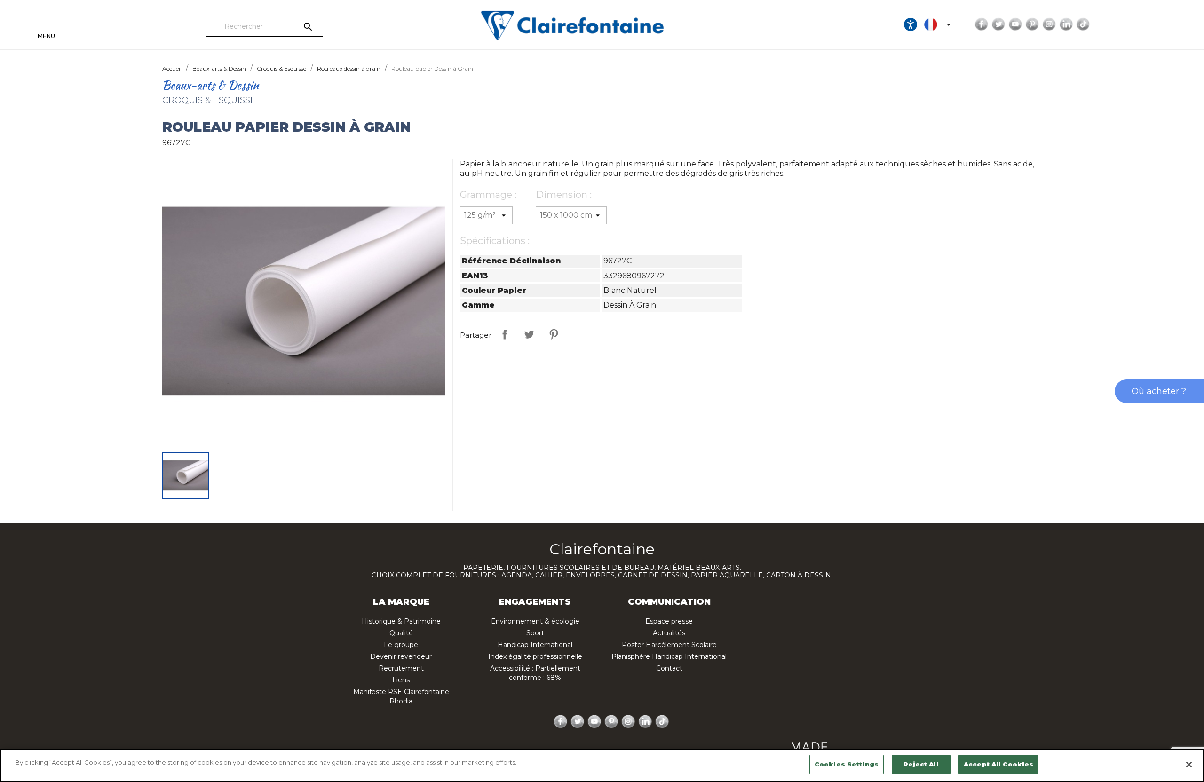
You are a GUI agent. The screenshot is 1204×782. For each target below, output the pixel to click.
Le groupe (401, 644)
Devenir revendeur (401, 656)
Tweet (529, 334)
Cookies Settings (847, 764)
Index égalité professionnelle (535, 656)
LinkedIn (1066, 24)
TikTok (1083, 24)
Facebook (981, 24)
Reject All (920, 764)
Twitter (998, 24)
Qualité (401, 633)
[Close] (1189, 764)
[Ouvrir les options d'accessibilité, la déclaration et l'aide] (910, 24)
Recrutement (401, 668)
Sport (535, 633)
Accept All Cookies (998, 764)
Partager (504, 334)
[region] (602, 765)
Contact (669, 668)
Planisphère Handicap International (669, 656)
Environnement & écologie (535, 621)
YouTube (1015, 24)
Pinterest (1032, 24)
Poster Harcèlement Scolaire (669, 644)
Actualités (669, 633)
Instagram (1049, 24)
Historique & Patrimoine (401, 621)
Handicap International (535, 644)
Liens (401, 680)
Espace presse (669, 621)
